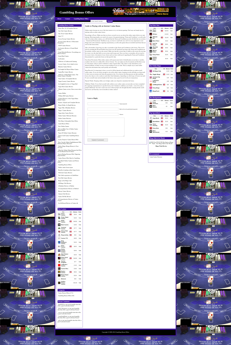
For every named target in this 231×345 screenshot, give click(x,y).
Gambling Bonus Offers (81, 19)
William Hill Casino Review (66, 96)
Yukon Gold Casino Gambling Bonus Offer (68, 136)
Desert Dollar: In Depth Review (67, 105)
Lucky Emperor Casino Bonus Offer (68, 139)
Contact (67, 19)
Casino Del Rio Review (64, 196)
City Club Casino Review (65, 31)
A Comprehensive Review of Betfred (68, 188)
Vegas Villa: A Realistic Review (66, 107)
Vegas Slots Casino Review (65, 86)
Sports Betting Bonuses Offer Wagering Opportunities (69, 154)
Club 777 (60, 36)
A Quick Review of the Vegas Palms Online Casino (68, 99)
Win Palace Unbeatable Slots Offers (68, 121)
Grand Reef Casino (63, 56)
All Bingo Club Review (64, 183)
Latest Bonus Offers (63, 123)
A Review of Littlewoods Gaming (67, 61)
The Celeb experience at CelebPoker (68, 175)
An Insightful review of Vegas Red (67, 84)
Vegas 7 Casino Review (64, 110)
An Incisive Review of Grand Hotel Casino (68, 48)
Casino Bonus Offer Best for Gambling (69, 158)
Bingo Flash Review (161, 146)
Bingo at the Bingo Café (65, 180)
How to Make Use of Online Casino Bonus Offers (68, 129)
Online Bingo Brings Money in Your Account (68, 146)
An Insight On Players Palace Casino (68, 69)
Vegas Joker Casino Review (65, 113)
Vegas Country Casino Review (66, 81)
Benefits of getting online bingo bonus (69, 170)
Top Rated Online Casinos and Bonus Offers (68, 161)
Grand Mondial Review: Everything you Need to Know (69, 52)
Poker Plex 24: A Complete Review (68, 28)
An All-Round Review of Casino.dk (68, 203)
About (59, 19)
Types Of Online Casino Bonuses (67, 133)
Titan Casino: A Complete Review (67, 78)
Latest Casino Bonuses (156, 157)
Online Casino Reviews (64, 118)
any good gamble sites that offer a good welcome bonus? (69, 305)
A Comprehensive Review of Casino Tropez (68, 199)
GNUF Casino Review (64, 45)
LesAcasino (61, 58)
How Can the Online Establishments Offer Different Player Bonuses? (69, 142)
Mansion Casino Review (65, 66)
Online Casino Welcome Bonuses (67, 115)
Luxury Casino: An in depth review (68, 64)
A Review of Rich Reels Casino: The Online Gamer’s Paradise (68, 75)
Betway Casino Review (64, 191)
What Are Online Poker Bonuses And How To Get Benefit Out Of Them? (70, 150)
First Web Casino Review (65, 178)
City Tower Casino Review (65, 33)
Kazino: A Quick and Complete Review (69, 102)
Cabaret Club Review (64, 194)
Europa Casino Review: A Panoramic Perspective (68, 42)
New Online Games (63, 126)
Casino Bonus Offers (64, 293)
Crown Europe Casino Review (66, 39)
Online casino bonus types (65, 167)
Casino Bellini (62, 93)
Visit (80, 214)
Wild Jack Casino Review (65, 172)
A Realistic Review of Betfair (66, 186)
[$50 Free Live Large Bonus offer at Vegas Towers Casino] (140, 15)
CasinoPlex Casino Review (65, 72)
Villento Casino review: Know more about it (70, 90)
